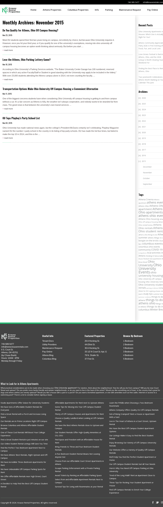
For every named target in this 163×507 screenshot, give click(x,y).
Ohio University (147, 263)
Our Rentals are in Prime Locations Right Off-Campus (24, 421)
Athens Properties (52, 9)
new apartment (155, 259)
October (146, 178)
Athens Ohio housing (149, 219)
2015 (144, 161)
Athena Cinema (146, 199)
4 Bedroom (128, 355)
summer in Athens (145, 297)
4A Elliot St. (90, 344)
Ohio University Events (150, 268)
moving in (150, 256)
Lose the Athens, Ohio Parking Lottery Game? (27, 59)
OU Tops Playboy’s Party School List (21, 118)
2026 (144, 98)
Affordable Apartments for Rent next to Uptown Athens (79, 402)
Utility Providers (49, 344)
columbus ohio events (149, 246)
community (145, 249)
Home (33, 9)
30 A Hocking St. (92, 348)
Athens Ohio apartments (151, 210)
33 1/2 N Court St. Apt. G (96, 352)
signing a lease (154, 291)
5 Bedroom (128, 359)
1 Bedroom (128, 341)
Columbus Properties (78, 9)
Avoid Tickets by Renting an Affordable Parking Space (78, 475)
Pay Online (152, 9)
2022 (144, 121)
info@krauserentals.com (153, 2)
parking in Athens (152, 288)
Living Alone (143, 253)
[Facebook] (153, 502)
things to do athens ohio (151, 301)
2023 (144, 115)
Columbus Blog (49, 359)
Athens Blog (47, 355)
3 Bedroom (128, 348)
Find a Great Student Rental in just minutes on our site (24, 439)
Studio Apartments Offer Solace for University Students (25, 402)
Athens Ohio (144, 206)
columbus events (152, 243)
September (147, 184)
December (147, 167)
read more (8, 50)
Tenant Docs (48, 341)
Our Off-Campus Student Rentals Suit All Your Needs (132, 464)
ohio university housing (151, 273)
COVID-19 (156, 249)
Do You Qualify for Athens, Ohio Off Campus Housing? (31, 30)
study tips (148, 293)
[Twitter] (157, 502)
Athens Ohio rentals (150, 226)
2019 (144, 138)
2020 (144, 132)
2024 (144, 109)
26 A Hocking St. (92, 341)
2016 (144, 155)
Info (97, 9)
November (147, 172)
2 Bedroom (128, 344)
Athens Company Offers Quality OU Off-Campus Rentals (134, 410)
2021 (144, 126)
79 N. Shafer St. (92, 355)
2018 (144, 144)
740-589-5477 (133, 2)
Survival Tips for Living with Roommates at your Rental (79, 486)
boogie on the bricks (149, 240)
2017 (144, 149)
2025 (144, 103)
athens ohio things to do (148, 235)
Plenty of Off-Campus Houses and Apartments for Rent (79, 414)
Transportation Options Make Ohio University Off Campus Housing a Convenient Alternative (50, 89)
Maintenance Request (130, 9)
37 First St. (89, 359)
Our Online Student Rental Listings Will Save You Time (24, 443)
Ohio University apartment (65, 388)
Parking (109, 9)
